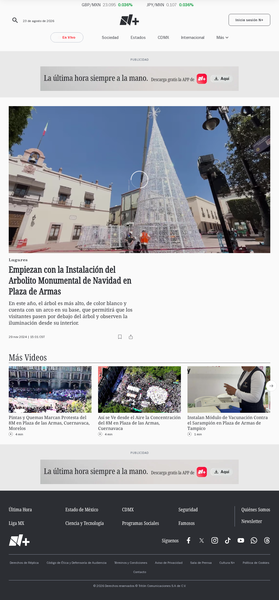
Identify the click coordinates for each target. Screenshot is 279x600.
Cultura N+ (227, 563)
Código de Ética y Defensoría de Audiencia (77, 563)
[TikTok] (228, 540)
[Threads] (267, 540)
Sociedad (110, 37)
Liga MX (16, 523)
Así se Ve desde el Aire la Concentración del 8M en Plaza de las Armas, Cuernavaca (139, 423)
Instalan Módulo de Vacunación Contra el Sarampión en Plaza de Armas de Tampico (227, 423)
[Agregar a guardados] (119, 336)
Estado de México (81, 509)
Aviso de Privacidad (169, 563)
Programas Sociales (140, 523)
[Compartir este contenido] (130, 336)
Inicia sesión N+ (249, 21)
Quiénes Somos (255, 509)
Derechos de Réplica (24, 563)
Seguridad (188, 509)
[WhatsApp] (254, 540)
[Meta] (188, 540)
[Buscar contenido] (14, 20)
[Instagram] (214, 540)
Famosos (186, 523)
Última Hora (20, 509)
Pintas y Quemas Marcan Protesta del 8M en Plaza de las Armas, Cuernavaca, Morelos (49, 423)
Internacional (192, 37)
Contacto (139, 572)
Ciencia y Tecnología (84, 523)
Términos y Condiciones (130, 563)
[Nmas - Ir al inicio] (129, 20)
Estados (138, 37)
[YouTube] (241, 540)
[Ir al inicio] (19, 540)
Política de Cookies (256, 563)
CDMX (163, 37)
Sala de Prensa (201, 563)
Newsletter (251, 521)
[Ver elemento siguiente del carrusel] (271, 385)
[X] (201, 540)
